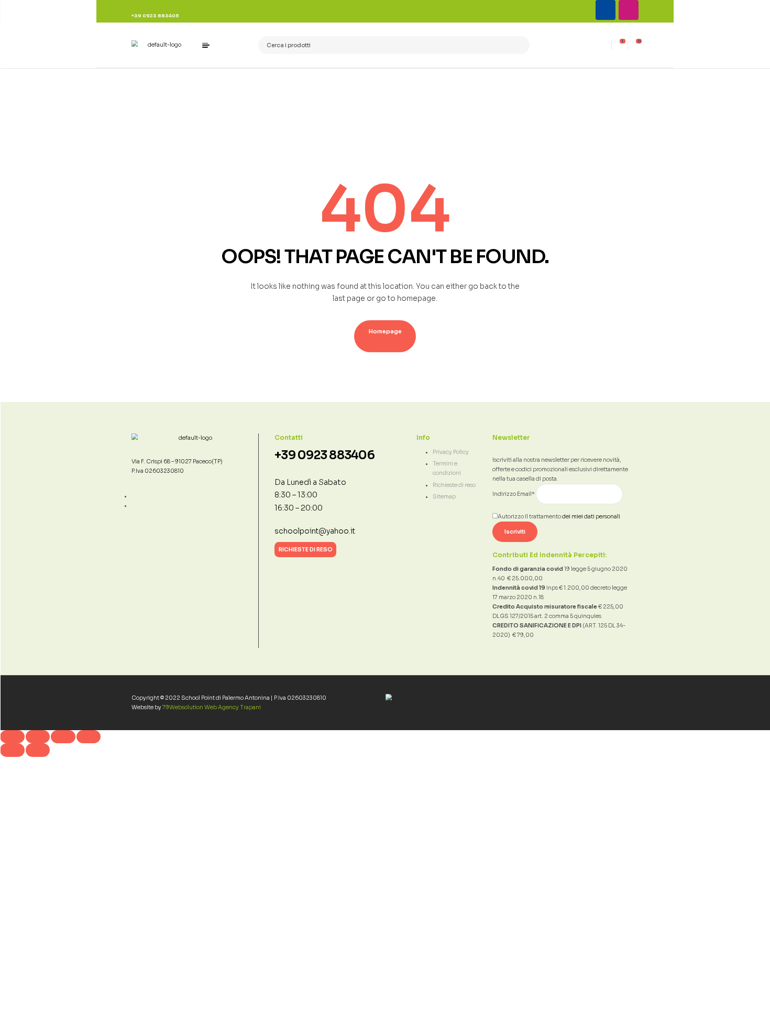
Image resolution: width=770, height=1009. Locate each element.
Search (518, 45)
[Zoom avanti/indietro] (12, 737)
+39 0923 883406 (324, 455)
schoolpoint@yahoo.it (314, 531)
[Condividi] (63, 737)
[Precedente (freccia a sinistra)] (12, 750)
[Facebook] (605, 10)
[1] (620, 45)
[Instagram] (629, 10)
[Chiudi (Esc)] (88, 737)
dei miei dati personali (591, 516)
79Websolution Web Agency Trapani (211, 707)
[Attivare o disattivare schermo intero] (38, 737)
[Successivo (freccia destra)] (38, 750)
